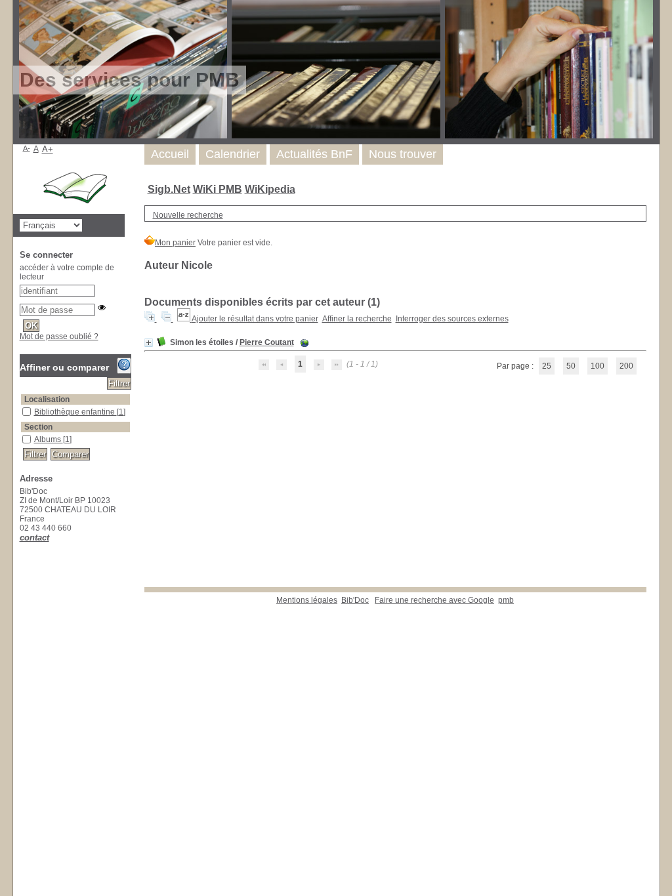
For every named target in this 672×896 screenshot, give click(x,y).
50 (571, 366)
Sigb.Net (169, 189)
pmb (506, 600)
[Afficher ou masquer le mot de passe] (102, 308)
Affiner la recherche (357, 318)
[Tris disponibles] (184, 318)
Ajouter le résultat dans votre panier (255, 318)
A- (26, 148)
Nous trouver (402, 154)
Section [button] (38, 427)
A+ (47, 149)
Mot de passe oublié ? (59, 336)
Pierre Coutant (267, 342)
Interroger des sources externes (452, 318)
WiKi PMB (217, 189)
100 (597, 366)
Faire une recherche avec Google (434, 600)
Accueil (170, 154)
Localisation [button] (47, 399)
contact (34, 537)
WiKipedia (270, 189)
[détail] (148, 342)
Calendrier (232, 154)
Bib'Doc (355, 600)
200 (626, 366)
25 (546, 366)
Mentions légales (306, 600)
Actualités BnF (314, 154)
